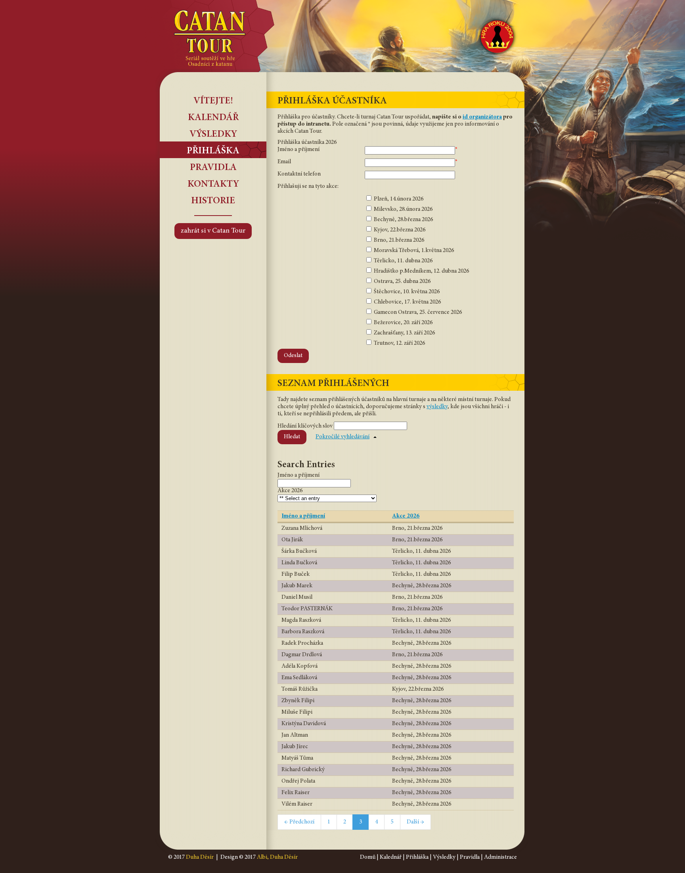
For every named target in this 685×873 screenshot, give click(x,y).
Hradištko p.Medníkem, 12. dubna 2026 (421, 271)
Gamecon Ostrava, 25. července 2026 (417, 312)
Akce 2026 (405, 516)
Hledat (292, 437)
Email (284, 162)
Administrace (500, 857)
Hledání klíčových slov (305, 426)
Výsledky (213, 134)
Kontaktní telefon (299, 174)
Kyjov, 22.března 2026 (399, 230)
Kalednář (391, 857)
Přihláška (213, 151)
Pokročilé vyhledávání (342, 437)
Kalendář (213, 118)
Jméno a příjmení (298, 150)
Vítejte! (213, 101)
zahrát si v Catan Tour (213, 231)
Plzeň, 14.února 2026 (398, 199)
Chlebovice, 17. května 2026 (407, 302)
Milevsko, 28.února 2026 (402, 209)
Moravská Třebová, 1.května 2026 (413, 251)
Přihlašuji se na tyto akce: (308, 186)
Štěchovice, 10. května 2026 (406, 292)
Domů (367, 857)
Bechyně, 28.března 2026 (403, 220)
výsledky (437, 407)
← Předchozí (299, 822)
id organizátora (482, 117)
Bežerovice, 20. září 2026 (402, 323)
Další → (415, 822)
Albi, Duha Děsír (277, 857)
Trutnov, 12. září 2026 (399, 343)
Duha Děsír (200, 857)
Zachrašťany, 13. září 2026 (404, 333)
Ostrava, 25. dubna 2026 (402, 282)
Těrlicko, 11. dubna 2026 (402, 261)
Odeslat (293, 356)
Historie (213, 201)
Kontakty (213, 184)
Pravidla (213, 168)
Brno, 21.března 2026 (398, 240)
